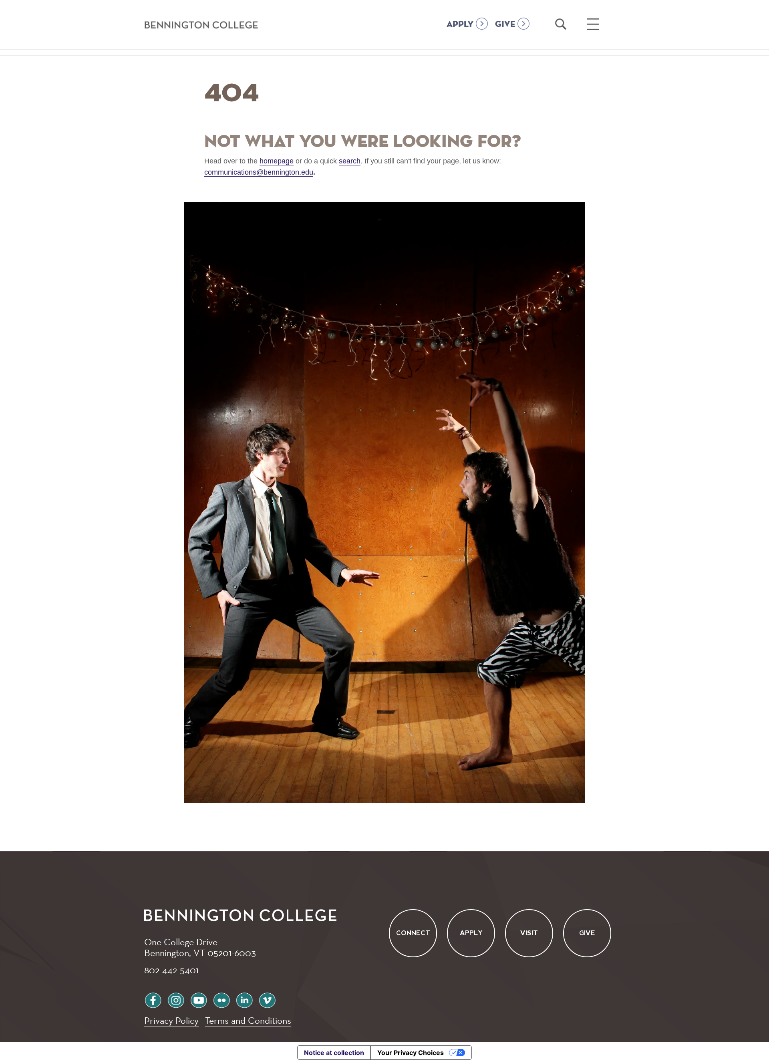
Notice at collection (334, 1053)
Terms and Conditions (248, 1020)
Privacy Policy (171, 1020)
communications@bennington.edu (258, 172)
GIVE (505, 24)
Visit (529, 933)
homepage (277, 161)
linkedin (244, 999)
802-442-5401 (171, 970)
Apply (471, 933)
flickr (221, 999)
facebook (153, 999)
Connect (413, 933)
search (349, 161)
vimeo (267, 999)
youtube (198, 999)
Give (587, 933)
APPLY (460, 24)
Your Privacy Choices (410, 1053)
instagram (176, 999)
